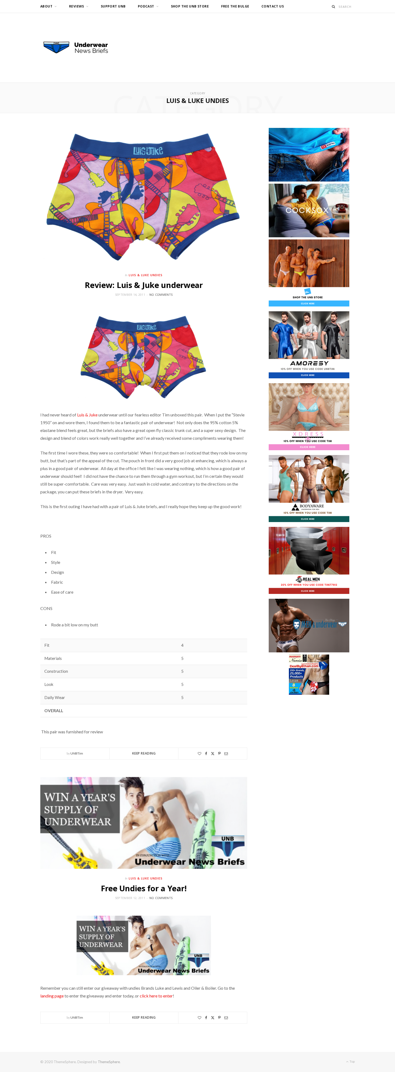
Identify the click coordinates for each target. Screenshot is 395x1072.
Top (352, 1061)
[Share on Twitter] (212, 753)
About (46, 6)
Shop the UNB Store (190, 6)
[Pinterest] (219, 753)
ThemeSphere (109, 1062)
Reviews (76, 6)
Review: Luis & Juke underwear (144, 285)
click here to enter (156, 995)
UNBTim (76, 753)
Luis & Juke (87, 414)
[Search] (333, 6)
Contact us (272, 6)
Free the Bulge (235, 6)
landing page (52, 995)
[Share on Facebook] (206, 753)
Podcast (146, 6)
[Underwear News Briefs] (80, 48)
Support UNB (113, 6)
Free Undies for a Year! (144, 888)
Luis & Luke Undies (146, 275)
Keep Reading (144, 753)
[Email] (226, 753)
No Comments (161, 295)
